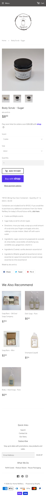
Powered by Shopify (33, 483)
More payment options (12, 185)
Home (4, 40)
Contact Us (23, 433)
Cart (42, 3)
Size (3, 145)
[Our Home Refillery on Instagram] (26, 476)
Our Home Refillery (16, 483)
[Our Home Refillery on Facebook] (18, 476)
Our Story (23, 436)
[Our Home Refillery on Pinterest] (22, 476)
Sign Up (39, 455)
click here (35, 211)
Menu (7, 3)
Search (23, 430)
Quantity (5, 157)
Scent (4, 134)
